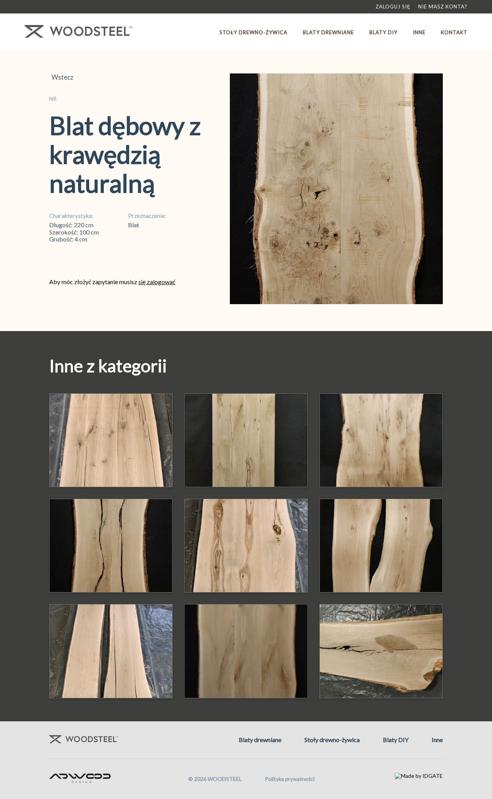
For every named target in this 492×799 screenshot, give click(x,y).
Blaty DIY (383, 32)
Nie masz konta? (442, 6)
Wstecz (61, 77)
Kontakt (454, 32)
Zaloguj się (393, 6)
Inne (419, 32)
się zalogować (156, 281)
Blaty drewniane (328, 32)
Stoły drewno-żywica (253, 32)
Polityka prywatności (289, 779)
